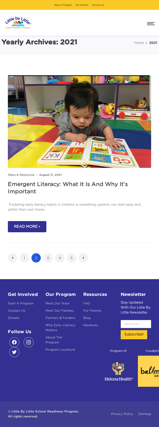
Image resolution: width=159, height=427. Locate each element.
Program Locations (60, 349)
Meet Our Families (60, 310)
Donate (13, 318)
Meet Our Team (57, 303)
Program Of (118, 351)
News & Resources (21, 175)
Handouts (90, 325)
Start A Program (63, 5)
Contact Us (98, 5)
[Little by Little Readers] (17, 22)
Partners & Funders (60, 318)
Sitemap (144, 414)
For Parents (82, 5)
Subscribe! (134, 334)
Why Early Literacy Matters (60, 328)
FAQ (86, 303)
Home (139, 43)
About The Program (54, 340)
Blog (86, 318)
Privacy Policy (122, 414)
